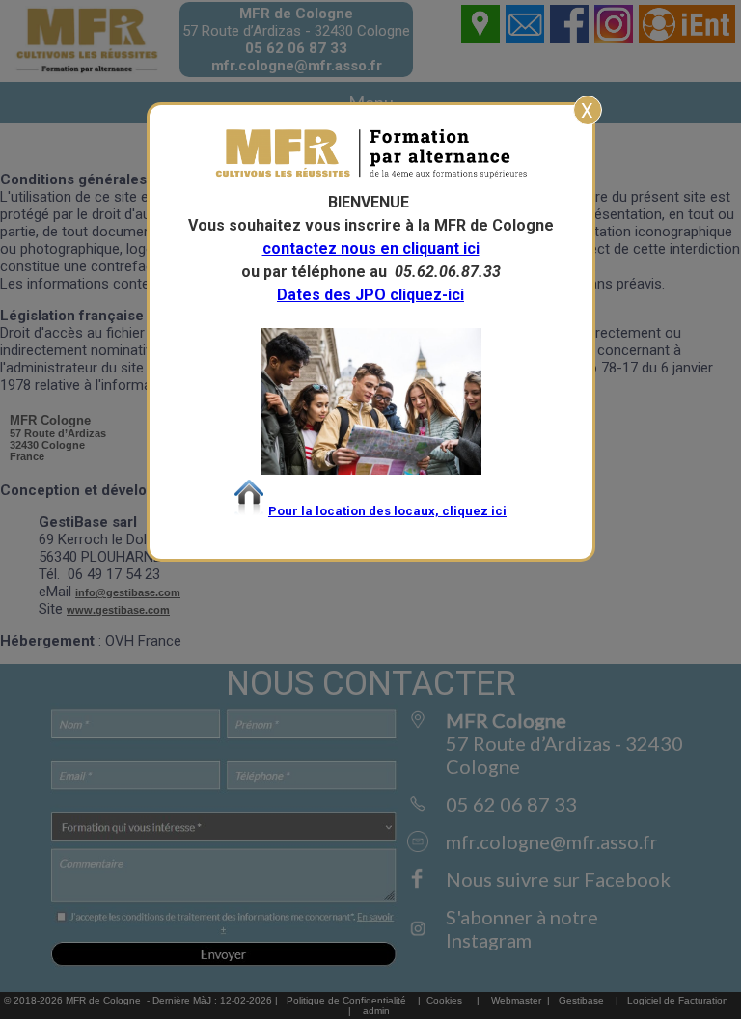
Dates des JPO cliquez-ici (370, 295)
